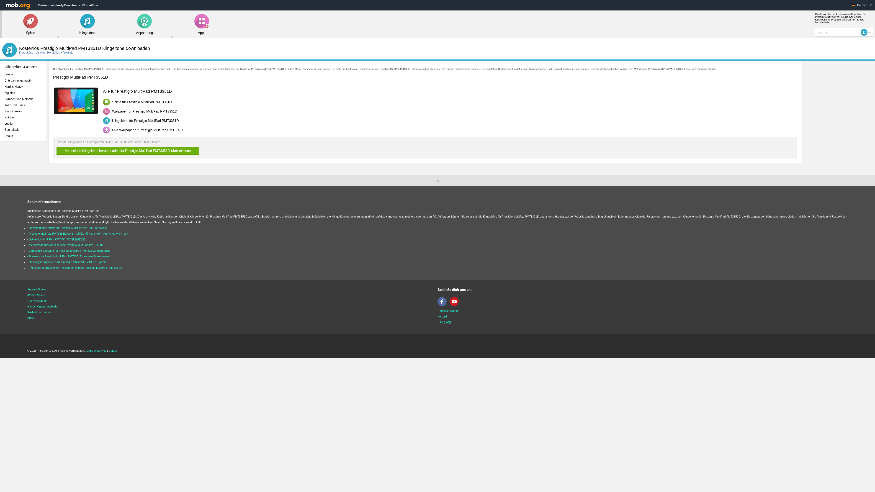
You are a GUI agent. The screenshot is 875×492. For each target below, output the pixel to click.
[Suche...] (865, 32)
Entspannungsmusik (18, 80)
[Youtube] (455, 305)
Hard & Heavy (14, 86)
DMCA (112, 350)
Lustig (9, 123)
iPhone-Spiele (36, 295)
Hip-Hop (10, 93)
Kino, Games (13, 111)
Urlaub (9, 136)
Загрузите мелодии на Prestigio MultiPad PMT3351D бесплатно (70, 250)
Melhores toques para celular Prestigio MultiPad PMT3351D (66, 245)
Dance (9, 74)
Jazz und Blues (15, 105)
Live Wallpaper (36, 300)
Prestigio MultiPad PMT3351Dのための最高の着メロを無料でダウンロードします (79, 233)
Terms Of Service (95, 350)
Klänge (9, 117)
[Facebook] (443, 305)
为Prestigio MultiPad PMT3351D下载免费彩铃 (57, 239)
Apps (30, 318)
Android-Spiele (36, 289)
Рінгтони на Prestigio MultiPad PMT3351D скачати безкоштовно (70, 256)
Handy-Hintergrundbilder (42, 306)
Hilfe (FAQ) (444, 322)
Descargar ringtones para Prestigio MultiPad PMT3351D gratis (67, 262)
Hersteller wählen (448, 311)
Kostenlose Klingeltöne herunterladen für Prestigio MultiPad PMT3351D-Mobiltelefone (127, 151)
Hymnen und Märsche (19, 99)
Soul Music (12, 129)
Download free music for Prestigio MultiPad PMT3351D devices (68, 228)
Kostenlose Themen (39, 312)
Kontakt (442, 316)
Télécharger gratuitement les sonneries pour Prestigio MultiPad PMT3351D (75, 267)
